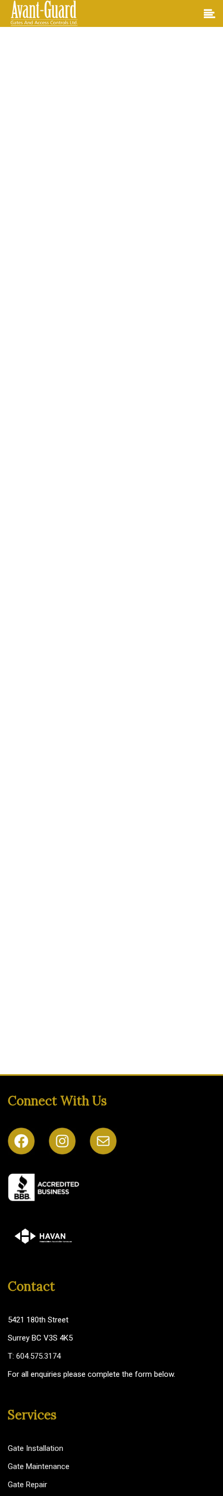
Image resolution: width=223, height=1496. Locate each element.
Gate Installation (35, 1448)
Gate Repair (27, 1484)
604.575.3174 (38, 1356)
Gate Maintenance (38, 1466)
